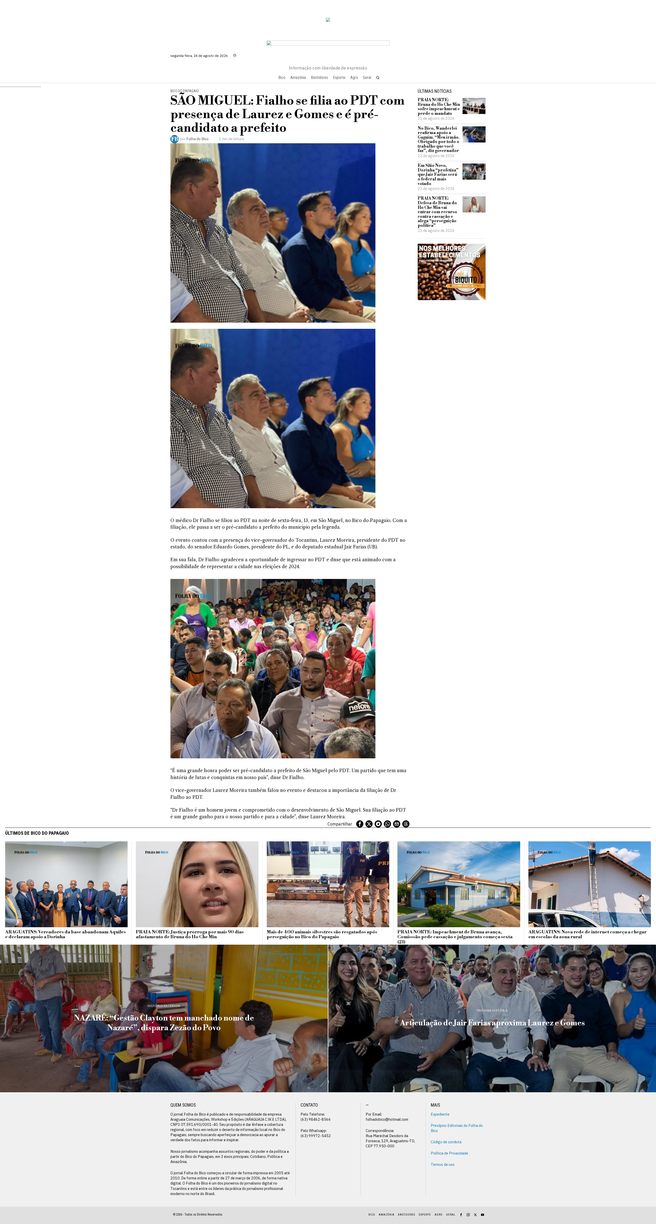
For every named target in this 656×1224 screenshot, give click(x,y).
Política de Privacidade (449, 1153)
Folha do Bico (197, 138)
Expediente (440, 1114)
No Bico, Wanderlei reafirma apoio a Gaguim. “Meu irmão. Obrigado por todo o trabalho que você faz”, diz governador (438, 140)
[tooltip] (359, 824)
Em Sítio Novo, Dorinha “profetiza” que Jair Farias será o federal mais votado (438, 175)
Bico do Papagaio (184, 91)
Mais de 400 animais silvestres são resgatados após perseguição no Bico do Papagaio (322, 935)
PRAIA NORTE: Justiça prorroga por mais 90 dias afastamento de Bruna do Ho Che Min (190, 935)
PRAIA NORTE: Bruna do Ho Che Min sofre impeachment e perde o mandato (439, 107)
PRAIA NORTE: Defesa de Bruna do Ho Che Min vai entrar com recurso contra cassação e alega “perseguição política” (437, 212)
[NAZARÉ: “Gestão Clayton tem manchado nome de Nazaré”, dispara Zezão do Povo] (164, 1018)
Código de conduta (446, 1141)
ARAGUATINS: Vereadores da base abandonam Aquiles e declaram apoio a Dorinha (65, 935)
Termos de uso (443, 1164)
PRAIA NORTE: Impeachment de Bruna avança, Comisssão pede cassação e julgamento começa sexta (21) (454, 937)
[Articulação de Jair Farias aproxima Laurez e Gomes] (492, 1018)
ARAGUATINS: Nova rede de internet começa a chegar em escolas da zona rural (587, 935)
